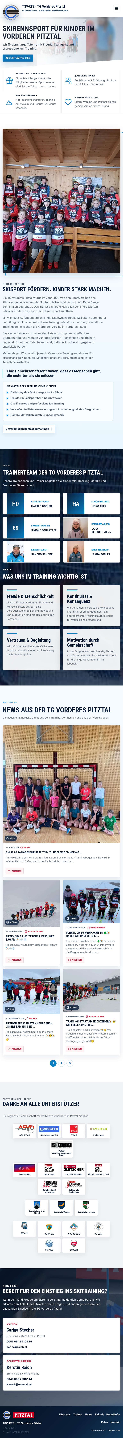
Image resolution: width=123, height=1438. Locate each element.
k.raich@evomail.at (19, 1384)
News (88, 1414)
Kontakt (115, 1422)
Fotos (104, 1422)
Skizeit (99, 1414)
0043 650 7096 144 (19, 1379)
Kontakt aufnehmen (18, 58)
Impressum (114, 1430)
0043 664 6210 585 (19, 1341)
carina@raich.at (17, 1347)
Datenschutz (98, 1430)
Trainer (77, 1414)
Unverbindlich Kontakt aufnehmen (27, 428)
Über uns (65, 1414)
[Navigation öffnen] (116, 8)
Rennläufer (113, 1414)
